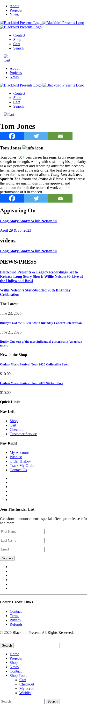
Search (18, 48)
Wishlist (16, 457)
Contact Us (18, 470)
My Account (19, 453)
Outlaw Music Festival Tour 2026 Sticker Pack (31, 383)
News (14, 14)
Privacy (15, 620)
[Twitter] (36, 136)
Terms (14, 616)
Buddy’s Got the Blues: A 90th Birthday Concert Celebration (41, 323)
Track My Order (22, 465)
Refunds (16, 624)
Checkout (17, 429)
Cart (16, 44)
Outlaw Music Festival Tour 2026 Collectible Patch (34, 364)
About (14, 6)
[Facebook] (12, 136)
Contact (19, 35)
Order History (20, 461)
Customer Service (23, 434)
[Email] (60, 136)
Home (14, 654)
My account (28, 688)
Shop (17, 39)
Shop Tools (18, 675)
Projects (16, 10)
